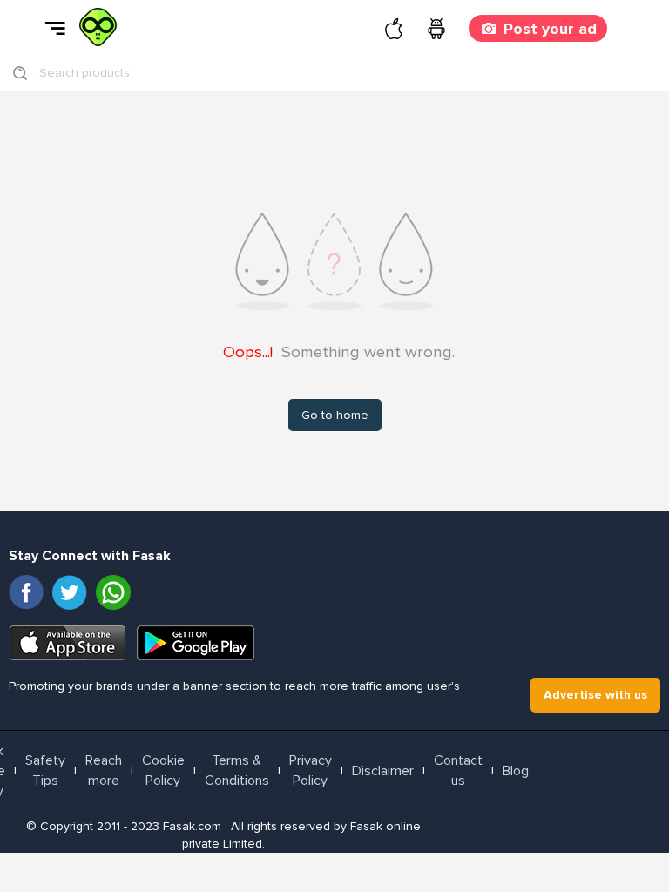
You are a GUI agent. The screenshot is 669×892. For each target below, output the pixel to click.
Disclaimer (383, 771)
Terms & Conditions (237, 770)
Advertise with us (595, 694)
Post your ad (550, 28)
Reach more (103, 770)
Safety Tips (45, 770)
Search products (84, 72)
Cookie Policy (163, 770)
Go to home (334, 415)
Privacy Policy (310, 770)
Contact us (458, 770)
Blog (516, 771)
